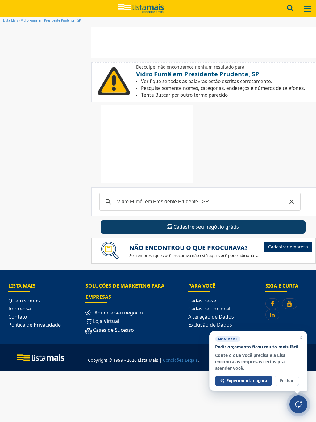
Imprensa (19, 308)
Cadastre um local (209, 308)
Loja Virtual (105, 321)
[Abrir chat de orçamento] (298, 404)
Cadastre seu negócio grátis (205, 226)
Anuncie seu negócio (118, 312)
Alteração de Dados (211, 316)
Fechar (287, 380)
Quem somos (24, 300)
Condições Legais (180, 360)
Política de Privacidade (34, 324)
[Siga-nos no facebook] (272, 303)
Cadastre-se (202, 300)
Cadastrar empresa (288, 247)
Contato (17, 316)
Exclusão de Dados (210, 324)
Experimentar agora (247, 380)
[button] (292, 201)
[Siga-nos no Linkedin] (272, 314)
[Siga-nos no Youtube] (289, 303)
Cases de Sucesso (113, 330)
